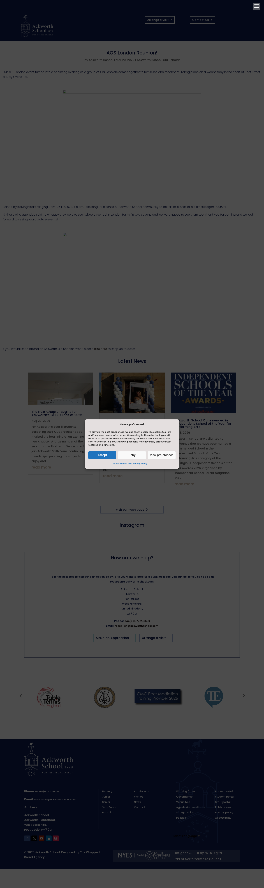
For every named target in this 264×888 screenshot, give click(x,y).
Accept (102, 455)
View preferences (161, 455)
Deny (132, 455)
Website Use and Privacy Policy (130, 463)
